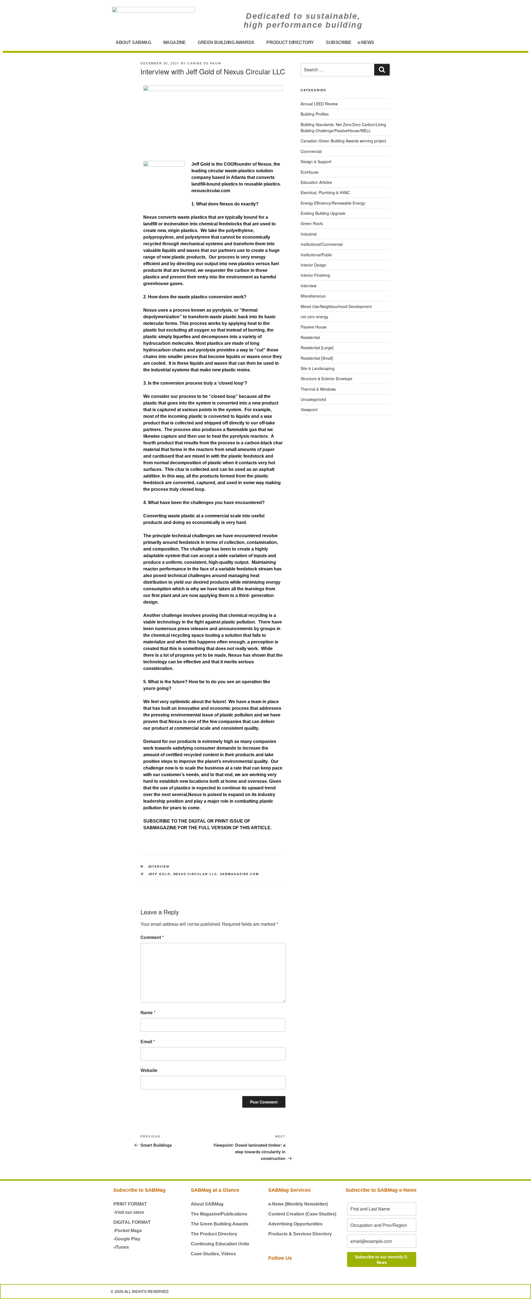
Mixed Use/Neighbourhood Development (336, 306)
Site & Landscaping (317, 368)
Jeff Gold (159, 874)
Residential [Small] (317, 358)
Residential (310, 337)
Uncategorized (313, 399)
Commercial (311, 151)
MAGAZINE (174, 42)
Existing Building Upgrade (323, 213)
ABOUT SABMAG (133, 42)
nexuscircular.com (210, 190)
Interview (159, 866)
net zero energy (314, 316)
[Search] (382, 69)
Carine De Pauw (204, 63)
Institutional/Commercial (322, 244)
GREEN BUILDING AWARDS (226, 42)
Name (147, 1012)
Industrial (309, 234)
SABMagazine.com (239, 874)
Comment (152, 937)
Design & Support (316, 161)
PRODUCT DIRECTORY (290, 42)
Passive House (314, 327)
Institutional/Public (316, 254)
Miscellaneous (313, 296)
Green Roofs (312, 223)
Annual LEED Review (319, 103)
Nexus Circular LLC (195, 874)
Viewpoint (309, 409)
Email (147, 1041)
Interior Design (313, 265)
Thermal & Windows (318, 389)
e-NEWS (366, 42)
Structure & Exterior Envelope (326, 378)
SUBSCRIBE (339, 42)
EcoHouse (310, 172)
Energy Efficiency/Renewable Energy (333, 203)
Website (148, 1070)
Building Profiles (315, 114)
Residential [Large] (317, 347)
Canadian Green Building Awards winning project (343, 141)
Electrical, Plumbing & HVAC (325, 192)
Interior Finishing (315, 275)
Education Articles (316, 182)
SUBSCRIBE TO (160, 821)
